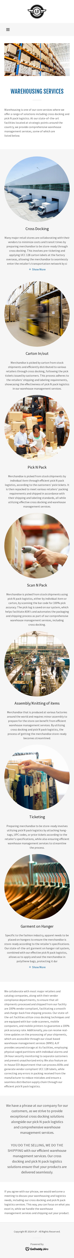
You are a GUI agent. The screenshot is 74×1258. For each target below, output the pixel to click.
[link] (37, 11)
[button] (7, 29)
